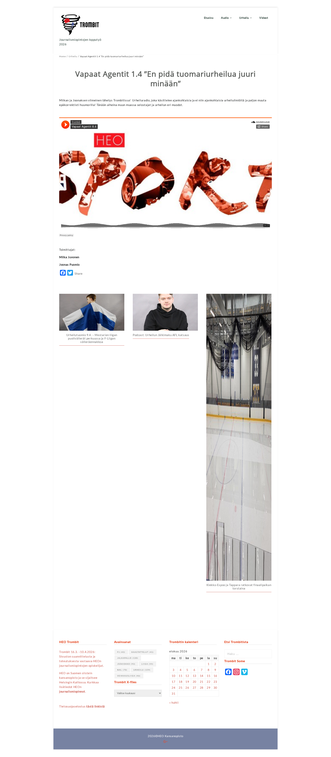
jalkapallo (127, 658)
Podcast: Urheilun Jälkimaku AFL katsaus (161, 335)
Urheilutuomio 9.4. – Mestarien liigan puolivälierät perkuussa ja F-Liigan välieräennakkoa (91, 338)
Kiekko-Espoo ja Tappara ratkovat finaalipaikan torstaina (238, 586)
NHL (122, 670)
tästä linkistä (95, 706)
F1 (121, 652)
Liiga (147, 664)
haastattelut (142, 652)
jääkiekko (126, 664)
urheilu (142, 670)
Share (79, 273)
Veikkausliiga (129, 676)
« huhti (174, 702)
